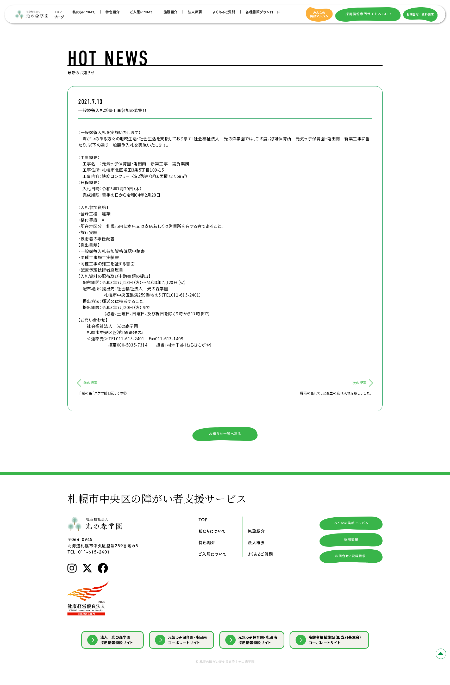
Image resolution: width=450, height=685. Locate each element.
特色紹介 (112, 11)
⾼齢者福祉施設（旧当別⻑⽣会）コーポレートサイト (335, 639)
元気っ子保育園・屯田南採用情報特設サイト (257, 639)
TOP (58, 11)
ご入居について (141, 11)
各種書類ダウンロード (263, 11)
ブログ (59, 16)
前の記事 (90, 382)
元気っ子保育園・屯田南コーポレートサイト (187, 639)
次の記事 (360, 382)
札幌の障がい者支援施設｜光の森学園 (227, 661)
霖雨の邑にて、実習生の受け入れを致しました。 (336, 393)
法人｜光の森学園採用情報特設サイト (116, 639)
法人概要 (195, 11)
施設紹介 (171, 11)
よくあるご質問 (224, 11)
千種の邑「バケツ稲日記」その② (102, 393)
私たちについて (83, 11)
